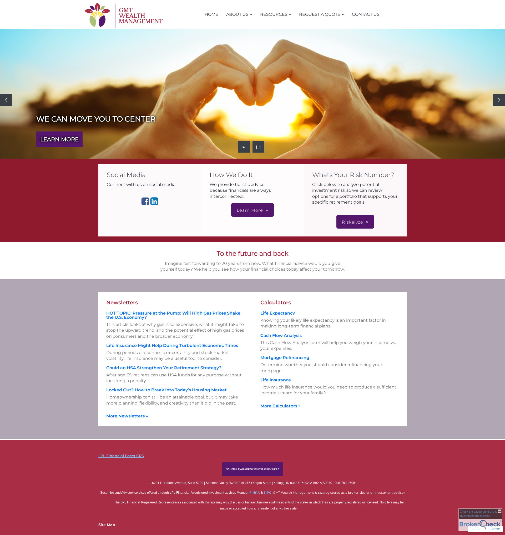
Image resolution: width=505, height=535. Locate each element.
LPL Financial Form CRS (121, 455)
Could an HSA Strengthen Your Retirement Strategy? (163, 367)
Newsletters (122, 302)
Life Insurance (275, 379)
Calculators (275, 302)
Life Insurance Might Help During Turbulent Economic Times (172, 345)
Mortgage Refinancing (284, 357)
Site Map (106, 524)
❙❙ (258, 146)
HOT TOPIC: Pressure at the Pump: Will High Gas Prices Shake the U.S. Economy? (173, 315)
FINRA (255, 492)
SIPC (267, 492)
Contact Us (366, 14)
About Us (237, 14)
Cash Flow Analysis (281, 335)
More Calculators (280, 405)
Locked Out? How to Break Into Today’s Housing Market (166, 389)
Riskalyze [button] (352, 222)
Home (211, 14)
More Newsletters (127, 415)
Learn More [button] (250, 210)
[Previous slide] (6, 100)
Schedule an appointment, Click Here (252, 469)
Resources (273, 14)
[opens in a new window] (145, 203)
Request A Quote (319, 14)
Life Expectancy (277, 313)
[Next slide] (499, 100)
